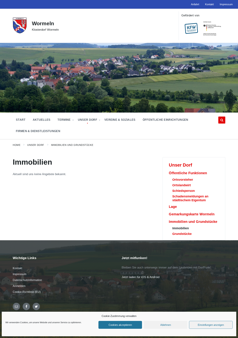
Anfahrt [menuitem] (195, 4)
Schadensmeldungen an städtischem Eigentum (190, 198)
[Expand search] (221, 120)
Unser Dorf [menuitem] (87, 119)
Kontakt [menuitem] (209, 4)
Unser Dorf (35, 145)
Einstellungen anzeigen (211, 324)
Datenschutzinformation (27, 280)
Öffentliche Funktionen (188, 173)
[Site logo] (20, 32)
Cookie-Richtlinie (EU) (27, 291)
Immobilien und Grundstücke (72, 145)
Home (16, 145)
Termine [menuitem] (64, 119)
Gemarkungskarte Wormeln (191, 214)
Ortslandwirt (181, 185)
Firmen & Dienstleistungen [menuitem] (38, 131)
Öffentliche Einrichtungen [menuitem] (165, 119)
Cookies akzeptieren (120, 324)
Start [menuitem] (21, 119)
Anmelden (19, 286)
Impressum (19, 274)
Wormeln (43, 23)
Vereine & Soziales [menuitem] (120, 119)
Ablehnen (165, 324)
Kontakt (17, 268)
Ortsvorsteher (182, 179)
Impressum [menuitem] (226, 4)
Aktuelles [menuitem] (42, 119)
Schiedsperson (183, 191)
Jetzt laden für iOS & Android (140, 277)
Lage (173, 207)
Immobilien (180, 228)
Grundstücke (182, 234)
